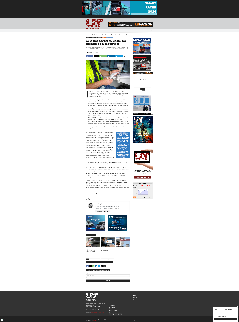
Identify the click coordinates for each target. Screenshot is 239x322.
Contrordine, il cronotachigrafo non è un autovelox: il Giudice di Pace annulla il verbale (122, 249)
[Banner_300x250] (95, 230)
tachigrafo (103, 259)
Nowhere (94, 320)
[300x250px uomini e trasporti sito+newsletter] (142, 53)
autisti (90, 259)
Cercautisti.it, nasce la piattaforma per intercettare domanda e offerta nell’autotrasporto (108, 249)
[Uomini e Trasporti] (97, 24)
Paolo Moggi (89, 52)
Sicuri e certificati (98, 35)
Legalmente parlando (120, 246)
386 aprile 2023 (98, 37)
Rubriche (92, 35)
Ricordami (143, 90)
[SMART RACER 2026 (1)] (119, 14)
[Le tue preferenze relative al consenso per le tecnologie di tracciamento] (2, 320)
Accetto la (93, 278)
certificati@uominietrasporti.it (112, 208)
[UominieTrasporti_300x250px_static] (142, 70)
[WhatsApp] (93, 266)
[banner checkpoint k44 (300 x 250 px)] (142, 110)
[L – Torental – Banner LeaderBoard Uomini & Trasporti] (130, 26)
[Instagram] (121, 314)
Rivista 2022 (88, 37)
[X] (90, 266)
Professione (103, 246)
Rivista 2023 (93, 37)
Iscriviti (108, 280)
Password (142, 83)
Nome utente (143, 79)
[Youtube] (119, 314)
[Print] (104, 266)
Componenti (89, 246)
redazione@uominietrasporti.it (97, 312)
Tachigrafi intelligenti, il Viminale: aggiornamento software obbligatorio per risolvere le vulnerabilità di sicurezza (92, 249)
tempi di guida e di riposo (110, 259)
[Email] (102, 266)
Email (87, 273)
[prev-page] (87, 254)
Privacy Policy (95, 278)
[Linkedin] (96, 266)
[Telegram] (99, 266)
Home (87, 35)
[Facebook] (87, 266)
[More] (124, 56)
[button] (151, 30)
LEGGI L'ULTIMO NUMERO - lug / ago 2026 (141, 113)
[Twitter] (116, 314)
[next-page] (89, 254)
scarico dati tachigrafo (96, 259)
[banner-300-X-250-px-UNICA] (117, 230)
